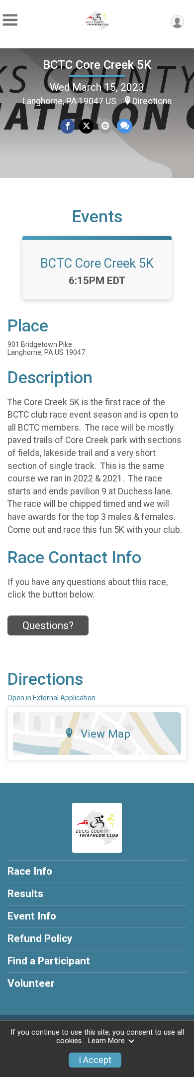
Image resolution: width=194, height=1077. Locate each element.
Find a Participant (48, 961)
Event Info (31, 916)
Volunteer (31, 983)
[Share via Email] (105, 126)
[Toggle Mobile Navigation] (10, 20)
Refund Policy (39, 938)
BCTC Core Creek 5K (97, 65)
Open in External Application (51, 698)
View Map (105, 733)
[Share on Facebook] (67, 126)
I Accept (95, 1060)
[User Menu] (177, 21)
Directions (152, 101)
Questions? (48, 625)
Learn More (106, 1041)
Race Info (29, 871)
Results (25, 894)
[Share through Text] (124, 126)
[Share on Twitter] (86, 126)
